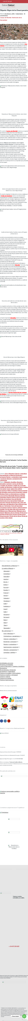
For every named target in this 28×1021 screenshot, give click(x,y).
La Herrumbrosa (14, 494)
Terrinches (7, 506)
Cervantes (3, 489)
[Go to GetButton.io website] (24, 1019)
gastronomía (12, 492)
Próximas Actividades (6, 665)
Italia (5, 612)
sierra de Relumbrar (9, 504)
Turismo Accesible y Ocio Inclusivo (10, 673)
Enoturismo (3, 668)
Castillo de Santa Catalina (20, 487)
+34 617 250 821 (7, 1)
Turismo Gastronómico (7, 680)
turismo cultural (17, 508)
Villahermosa (4, 511)
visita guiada (8, 518)
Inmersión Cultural (21, 492)
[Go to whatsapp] (24, 1016)
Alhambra (19, 482)
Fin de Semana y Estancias (8, 670)
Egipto (5, 585)
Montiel (17, 265)
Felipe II (9, 491)
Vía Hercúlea (9, 509)
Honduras (6, 601)
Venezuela (6, 628)
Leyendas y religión (9, 652)
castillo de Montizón (6, 487)
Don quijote (18, 489)
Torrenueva (3, 508)
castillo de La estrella (19, 486)
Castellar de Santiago (6, 486)
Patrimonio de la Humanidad (8, 501)
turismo (9, 508)
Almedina (13, 318)
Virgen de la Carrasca (11, 514)
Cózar (8, 489)
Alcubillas (13, 482)
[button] (20, 6)
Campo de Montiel (11, 131)
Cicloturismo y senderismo (12, 636)
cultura (12, 489)
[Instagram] (21, 1)
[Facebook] (15, 1)
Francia (6, 593)
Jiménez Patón (4, 494)
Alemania (6, 571)
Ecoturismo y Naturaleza (7, 671)
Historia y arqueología (13, 479)
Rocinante (14, 502)
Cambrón (9, 484)
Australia (6, 577)
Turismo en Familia (5, 678)
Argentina (6, 574)
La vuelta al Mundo (7, 568)
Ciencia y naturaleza (21, 474)
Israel (5, 609)
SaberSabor (19, 14)
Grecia (5, 596)
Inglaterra (6, 606)
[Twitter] (18, 1)
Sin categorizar (6, 631)
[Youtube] (24, 1)
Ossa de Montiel (16, 499)
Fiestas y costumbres (12, 477)
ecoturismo (3, 491)
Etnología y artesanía (10, 642)
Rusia (5, 620)
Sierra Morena (19, 504)
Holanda (6, 598)
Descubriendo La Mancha (7, 475)
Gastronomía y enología (11, 647)
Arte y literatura (9, 474)
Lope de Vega (4, 496)
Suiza (5, 623)
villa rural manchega (19, 509)
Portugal (6, 617)
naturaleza (3, 497)
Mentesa (17, 496)
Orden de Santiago (6, 196)
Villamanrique (12, 511)
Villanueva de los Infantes (12, 513)
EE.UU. (6, 582)
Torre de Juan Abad (16, 506)
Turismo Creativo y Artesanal (9, 675)
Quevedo (8, 502)
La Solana (22, 494)
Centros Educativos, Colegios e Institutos (12, 666)
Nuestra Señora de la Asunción (16, 497)
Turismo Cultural (5, 677)
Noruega (6, 615)
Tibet (5, 625)
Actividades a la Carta (6, 663)
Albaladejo (7, 482)
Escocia (6, 587)
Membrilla (11, 496)
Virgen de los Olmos (15, 516)
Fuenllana (15, 491)
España (6, 590)
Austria (6, 579)
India (5, 604)
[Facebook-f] (10, 952)
